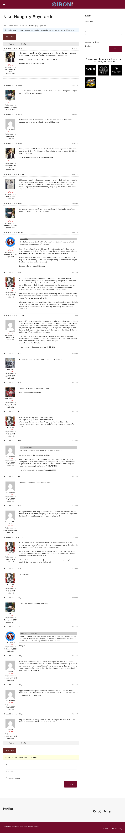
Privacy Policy (117, 829)
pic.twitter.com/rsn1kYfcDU (29, 343)
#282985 (75, 412)
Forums (13, 26)
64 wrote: (24, 239)
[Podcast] (110, 811)
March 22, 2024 (50, 347)
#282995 (75, 685)
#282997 (75, 714)
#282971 (75, 114)
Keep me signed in (14, 778)
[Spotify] (105, 811)
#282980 (75, 315)
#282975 (75, 232)
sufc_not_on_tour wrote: (29, 633)
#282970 (75, 85)
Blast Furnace (22, 26)
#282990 (75, 569)
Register (88, 46)
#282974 (75, 203)
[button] (4, 4)
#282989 (75, 537)
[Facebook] (94, 811)
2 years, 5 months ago (55, 30)
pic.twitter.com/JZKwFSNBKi (45, 466)
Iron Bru (6, 26)
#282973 (75, 174)
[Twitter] (99, 811)
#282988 (75, 506)
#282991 (75, 598)
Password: (9, 772)
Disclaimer (104, 829)
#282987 (75, 477)
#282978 (75, 273)
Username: (10, 765)
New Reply (10, 37)
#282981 (75, 354)
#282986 (75, 441)
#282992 (75, 627)
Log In (70, 784)
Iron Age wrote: (26, 447)
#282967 (75, 48)
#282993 (75, 656)
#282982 (75, 383)
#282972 (75, 143)
